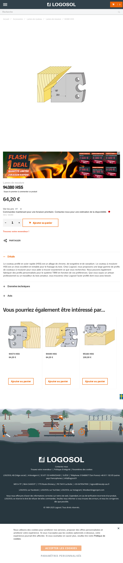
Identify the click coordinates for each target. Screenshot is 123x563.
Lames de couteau (34, 19)
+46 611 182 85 (106, 475)
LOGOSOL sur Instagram (71, 490)
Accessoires (18, 19)
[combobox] (61, 12)
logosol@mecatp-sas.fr (100, 484)
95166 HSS (88, 354)
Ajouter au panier (21, 381)
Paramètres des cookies (82, 469)
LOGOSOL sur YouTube (50, 490)
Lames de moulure (53, 19)
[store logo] (61, 4)
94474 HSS (14, 354)
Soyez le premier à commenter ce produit (20, 192)
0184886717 (85, 475)
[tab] (61, 256)
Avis (10, 296)
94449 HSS (51, 354)
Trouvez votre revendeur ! (16, 231)
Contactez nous (61, 466)
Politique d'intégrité (62, 469)
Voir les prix (8, 209)
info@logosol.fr (70, 478)
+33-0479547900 (81, 484)
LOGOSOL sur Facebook (29, 490)
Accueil (6, 19)
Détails (11, 256)
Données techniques (19, 286)
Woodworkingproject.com (93, 490)
